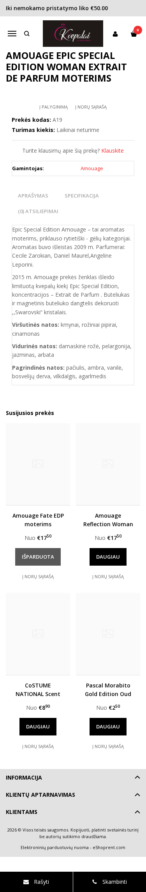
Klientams (21, 811)
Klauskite (112, 150)
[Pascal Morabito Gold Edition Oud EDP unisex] (108, 634)
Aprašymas (33, 195)
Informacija (24, 777)
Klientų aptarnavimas (40, 794)
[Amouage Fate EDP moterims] (38, 464)
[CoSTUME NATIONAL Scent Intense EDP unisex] (38, 634)
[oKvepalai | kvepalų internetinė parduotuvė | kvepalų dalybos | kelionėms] (73, 33)
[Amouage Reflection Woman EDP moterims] (108, 464)
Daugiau (108, 556)
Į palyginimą (53, 107)
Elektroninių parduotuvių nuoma (55, 847)
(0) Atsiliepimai (38, 211)
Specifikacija (82, 195)
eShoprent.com (109, 847)
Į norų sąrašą (91, 107)
